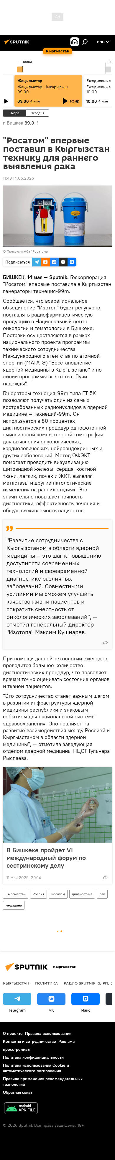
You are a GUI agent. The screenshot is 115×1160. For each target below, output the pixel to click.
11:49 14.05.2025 (18, 178)
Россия (38, 894)
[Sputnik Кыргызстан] (17, 44)
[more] (105, 642)
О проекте (13, 1033)
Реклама (66, 1041)
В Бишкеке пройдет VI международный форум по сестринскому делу (46, 857)
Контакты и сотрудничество (29, 1041)
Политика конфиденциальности (33, 1057)
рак (102, 894)
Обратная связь (17, 1092)
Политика (46, 983)
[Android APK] (21, 1109)
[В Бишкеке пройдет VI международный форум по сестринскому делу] (57, 805)
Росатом (58, 894)
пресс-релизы (16, 1049)
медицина (14, 905)
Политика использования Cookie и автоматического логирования (36, 1068)
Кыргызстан (16, 894)
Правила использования (48, 1033)
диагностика (82, 894)
